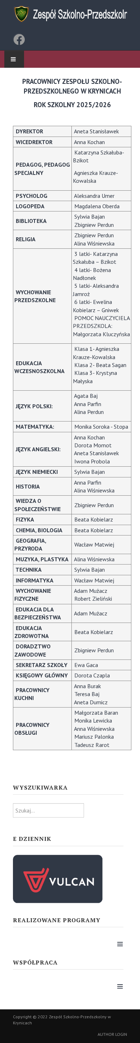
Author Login (112, 1034)
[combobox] (48, 810)
